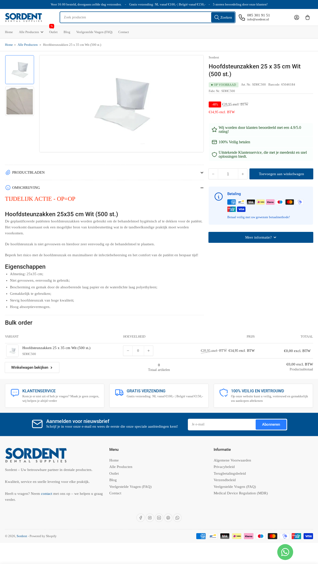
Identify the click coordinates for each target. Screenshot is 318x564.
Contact (123, 32)
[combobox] (148, 17)
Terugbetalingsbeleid (230, 473)
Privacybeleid (224, 467)
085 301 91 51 (258, 15)
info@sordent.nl (258, 19)
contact (47, 494)
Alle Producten (29, 32)
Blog (67, 32)
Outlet (53, 30)
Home (9, 32)
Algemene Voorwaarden (232, 460)
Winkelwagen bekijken (29, 367)
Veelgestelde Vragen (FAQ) (94, 32)
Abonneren (271, 424)
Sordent (214, 57)
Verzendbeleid (225, 480)
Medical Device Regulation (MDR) (241, 493)
